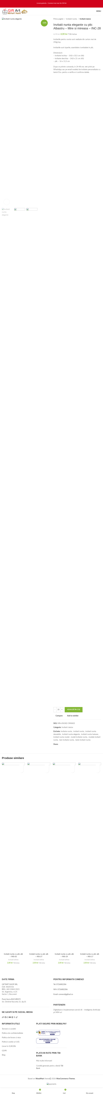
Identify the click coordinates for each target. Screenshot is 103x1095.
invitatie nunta (66, 731)
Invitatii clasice (85, 19)
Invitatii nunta (71, 19)
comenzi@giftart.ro (65, 994)
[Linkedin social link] (68, 744)
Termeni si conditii (9, 1029)
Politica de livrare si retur (11, 1038)
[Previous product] (95, 19)
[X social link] (62, 744)
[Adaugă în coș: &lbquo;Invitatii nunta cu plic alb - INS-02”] (21, 770)
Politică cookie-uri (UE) (10, 1042)
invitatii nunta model (61, 737)
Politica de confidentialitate (12, 1033)
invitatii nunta (78, 731)
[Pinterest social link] (65, 744)
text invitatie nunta (66, 740)
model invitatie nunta (79, 737)
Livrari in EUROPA (9, 1046)
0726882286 (61, 984)
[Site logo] (15, 11)
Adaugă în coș (73, 709)
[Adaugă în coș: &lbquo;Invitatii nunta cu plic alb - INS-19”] (72, 770)
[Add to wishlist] (21, 766)
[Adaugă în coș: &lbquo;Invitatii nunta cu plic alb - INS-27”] (47, 770)
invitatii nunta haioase (89, 734)
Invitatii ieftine (13, 960)
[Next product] (100, 19)
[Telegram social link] (71, 744)
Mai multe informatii (44, 1061)
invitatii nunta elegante (71, 734)
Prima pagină (58, 19)
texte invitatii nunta (82, 740)
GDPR (4, 1051)
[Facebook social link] (59, 744)
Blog (3, 1055)
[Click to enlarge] (6, 202)
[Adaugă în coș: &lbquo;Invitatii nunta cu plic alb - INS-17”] (97, 770)
